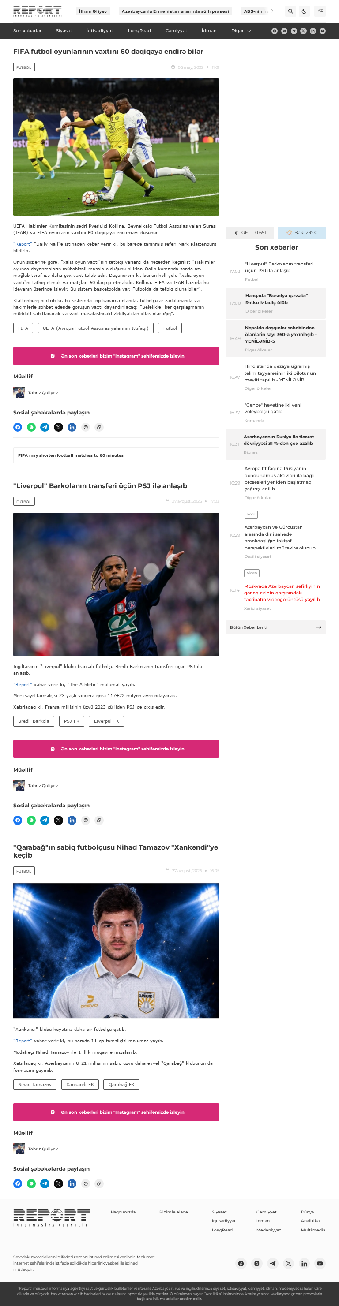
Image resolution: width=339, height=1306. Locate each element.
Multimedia (313, 1230)
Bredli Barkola (33, 721)
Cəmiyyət (266, 1211)
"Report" (22, 243)
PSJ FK (71, 721)
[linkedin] (313, 31)
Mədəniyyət (268, 1230)
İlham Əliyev (93, 11)
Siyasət (219, 1211)
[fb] (274, 31)
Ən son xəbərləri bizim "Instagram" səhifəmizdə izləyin (123, 356)
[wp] (31, 427)
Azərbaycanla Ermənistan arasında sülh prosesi (175, 11)
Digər (237, 31)
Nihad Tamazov (35, 1084)
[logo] (37, 11)
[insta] (284, 31)
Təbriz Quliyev (43, 392)
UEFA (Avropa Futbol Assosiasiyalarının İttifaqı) (96, 328)
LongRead (222, 1230)
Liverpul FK (106, 721)
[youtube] (323, 31)
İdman (263, 1220)
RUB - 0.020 (253, 232)
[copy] (98, 427)
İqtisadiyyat (224, 1220)
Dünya (307, 1211)
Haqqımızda (123, 1211)
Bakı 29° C (305, 232)
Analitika (310, 1220)
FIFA (23, 328)
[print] (85, 427)
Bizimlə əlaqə (173, 1211)
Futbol (23, 67)
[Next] (269, 11)
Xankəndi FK (80, 1084)
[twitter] (303, 31)
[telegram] (294, 31)
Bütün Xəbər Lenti (248, 627)
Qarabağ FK (122, 1084)
